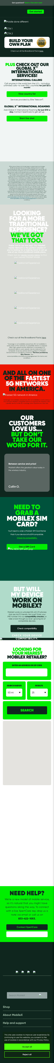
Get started (35, 11)
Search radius (14, 686)
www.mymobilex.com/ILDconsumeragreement (23, 198)
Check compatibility (27, 628)
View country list (27, 93)
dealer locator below (30, 255)
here (44, 337)
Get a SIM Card (27, 546)
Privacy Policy (43, 1040)
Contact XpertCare (27, 927)
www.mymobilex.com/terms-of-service (18, 197)
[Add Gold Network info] (40, 33)
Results (39, 686)
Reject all (27, 1054)
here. (41, 51)
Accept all (27, 1046)
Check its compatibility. (27, 538)
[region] (27, 1045)
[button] (30, 753)
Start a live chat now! (33, 3)
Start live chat (27, 118)
